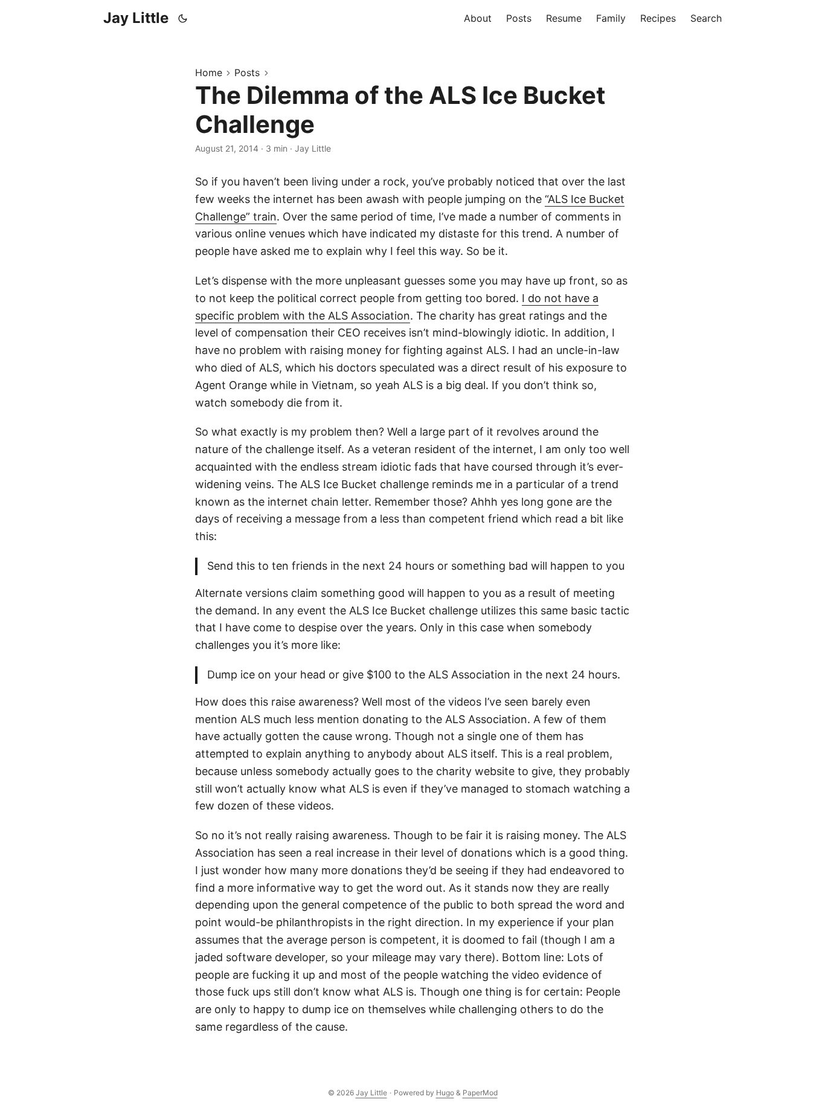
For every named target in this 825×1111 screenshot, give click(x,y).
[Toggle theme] (183, 18)
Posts (247, 72)
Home (208, 72)
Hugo (445, 1092)
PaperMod (480, 1092)
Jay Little (136, 18)
